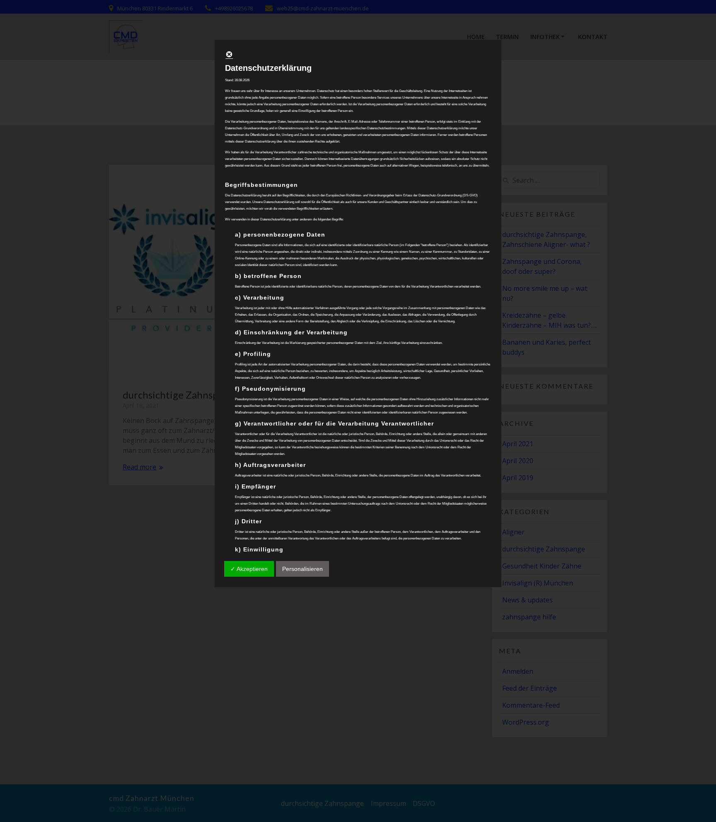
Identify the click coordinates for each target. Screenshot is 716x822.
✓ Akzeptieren (249, 569)
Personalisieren (302, 569)
